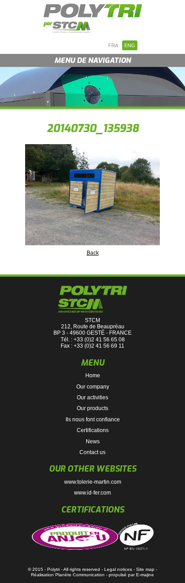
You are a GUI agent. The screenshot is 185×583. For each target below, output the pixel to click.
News (93, 441)
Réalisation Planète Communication (68, 574)
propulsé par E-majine (131, 574)
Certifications (93, 430)
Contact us (92, 452)
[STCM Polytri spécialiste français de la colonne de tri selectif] (92, 18)
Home (92, 375)
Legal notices (118, 569)
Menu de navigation (92, 60)
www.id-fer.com (92, 493)
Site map (145, 569)
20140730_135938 (93, 128)
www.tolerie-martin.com (92, 482)
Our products (92, 408)
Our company (92, 387)
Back (93, 253)
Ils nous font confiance (93, 419)
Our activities (92, 397)
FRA (113, 45)
